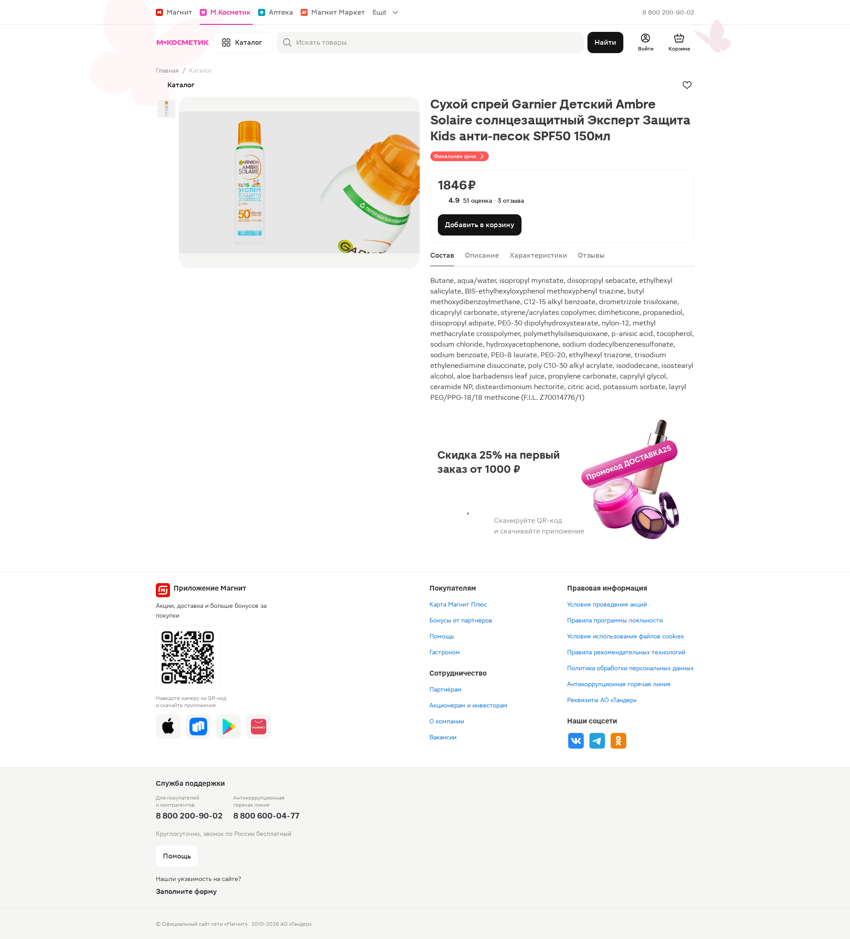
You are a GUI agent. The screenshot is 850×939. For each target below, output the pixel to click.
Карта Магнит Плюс (458, 604)
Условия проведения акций (607, 604)
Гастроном (444, 652)
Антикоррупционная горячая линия (619, 684)
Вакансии (442, 737)
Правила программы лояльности (615, 620)
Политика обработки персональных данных (630, 668)
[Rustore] (198, 726)
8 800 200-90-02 (668, 12)
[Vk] (576, 741)
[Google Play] (228, 726)
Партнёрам (445, 689)
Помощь (441, 636)
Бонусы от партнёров (460, 620)
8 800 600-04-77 (266, 815)
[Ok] (618, 741)
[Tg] (597, 741)
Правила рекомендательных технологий (626, 652)
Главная (167, 70)
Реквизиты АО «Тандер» (602, 699)
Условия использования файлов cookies (625, 636)
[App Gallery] (258, 726)
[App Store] (168, 726)
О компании (446, 721)
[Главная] (183, 42)
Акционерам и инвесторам (468, 705)
